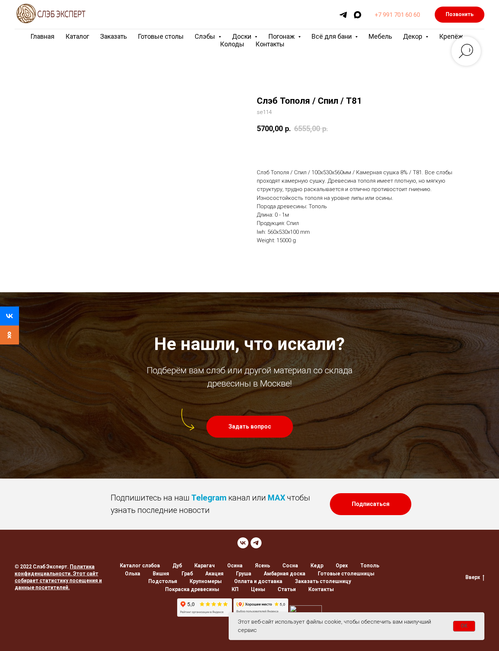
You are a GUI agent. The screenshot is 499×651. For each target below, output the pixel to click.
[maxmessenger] (357, 14)
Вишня (161, 573)
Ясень (262, 565)
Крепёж (451, 36)
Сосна (290, 565)
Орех (342, 565)
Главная (42, 36)
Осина (235, 565)
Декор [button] (413, 36)
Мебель (380, 36)
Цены (258, 589)
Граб (187, 573)
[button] (249, 427)
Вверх (472, 577)
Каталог (77, 36)
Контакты (270, 44)
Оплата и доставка (258, 581)
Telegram (208, 497)
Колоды (232, 44)
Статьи (287, 589)
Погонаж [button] (282, 36)
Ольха (132, 573)
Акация (214, 573)
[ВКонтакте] (9, 316)
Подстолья (162, 581)
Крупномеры (206, 581)
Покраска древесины (192, 589)
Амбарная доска (284, 573)
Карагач (204, 565)
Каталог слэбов (140, 565)
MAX (276, 497)
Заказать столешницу (323, 581)
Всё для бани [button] (332, 36)
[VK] (242, 542)
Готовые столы (161, 36)
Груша (243, 573)
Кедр (317, 565)
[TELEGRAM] (256, 542)
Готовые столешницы (346, 573)
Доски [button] (242, 36)
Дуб (177, 565)
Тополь (369, 565)
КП (235, 589)
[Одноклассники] (9, 335)
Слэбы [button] (206, 36)
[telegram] (343, 14)
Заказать (113, 36)
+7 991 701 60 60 (397, 14)
